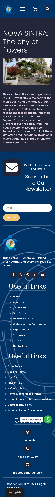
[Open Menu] (22, 9)
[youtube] (42, 275)
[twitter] (35, 275)
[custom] (20, 275)
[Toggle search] (47, 9)
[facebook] (13, 275)
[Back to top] (48, 490)
